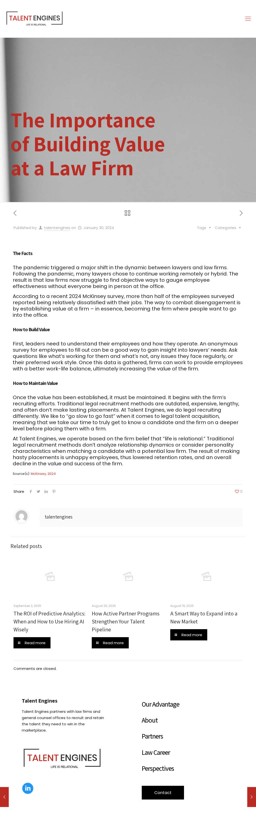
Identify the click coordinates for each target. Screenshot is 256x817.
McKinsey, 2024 (43, 473)
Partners (152, 736)
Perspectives (158, 768)
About (150, 720)
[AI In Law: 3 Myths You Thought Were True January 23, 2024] (4, 797)
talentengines (57, 227)
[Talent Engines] (34, 18)
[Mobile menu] (248, 18)
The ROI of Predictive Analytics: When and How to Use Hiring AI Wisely (50, 621)
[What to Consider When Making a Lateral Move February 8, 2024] (251, 797)
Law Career (156, 752)
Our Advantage (160, 704)
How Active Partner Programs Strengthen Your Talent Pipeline (126, 621)
